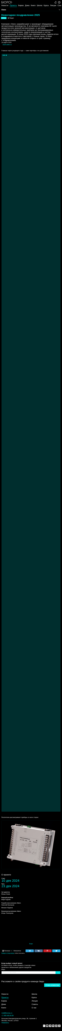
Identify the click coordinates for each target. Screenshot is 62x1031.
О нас (34, 1008)
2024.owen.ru (7, 44)
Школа (39, 5)
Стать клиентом (52, 985)
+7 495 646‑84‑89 (8, 1015)
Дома (27, 5)
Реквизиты (5, 1022)
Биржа (21, 5)
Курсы (46, 5)
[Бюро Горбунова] (7, 2)
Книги (33, 5)
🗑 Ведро (11, 18)
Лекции (53, 5)
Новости (4, 5)
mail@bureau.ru (7, 1013)
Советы (35, 1004)
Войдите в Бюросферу (8, 953)
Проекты (13, 5)
